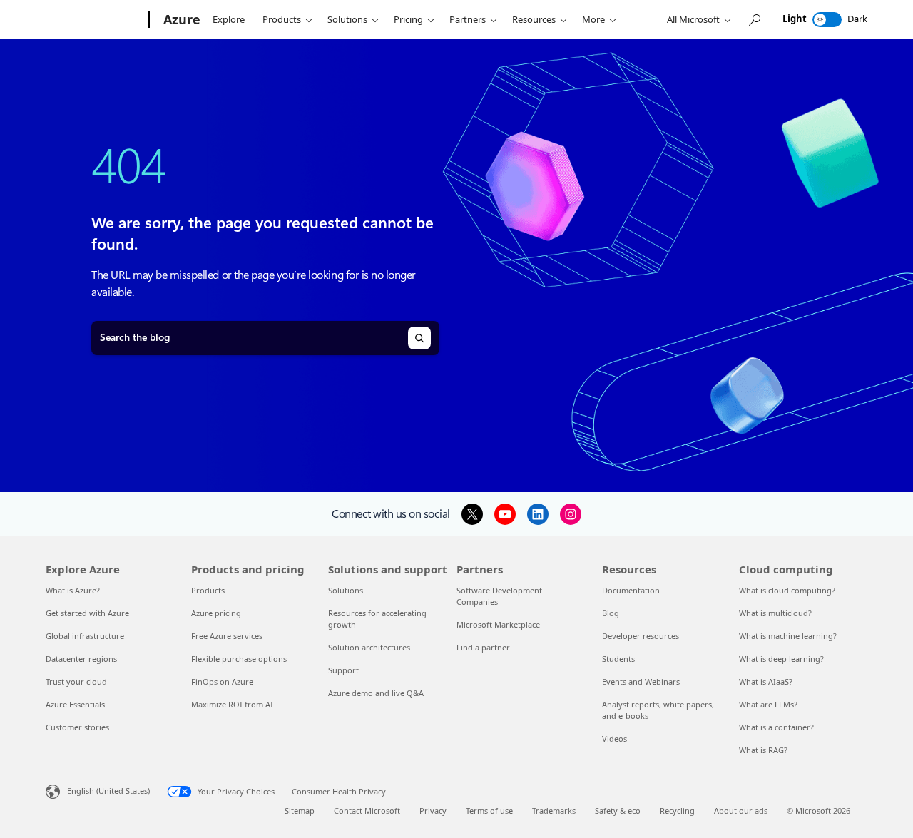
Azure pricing (216, 613)
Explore (229, 19)
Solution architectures (369, 647)
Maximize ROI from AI (232, 704)
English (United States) (108, 790)
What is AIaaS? (765, 681)
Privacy (433, 810)
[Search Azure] (754, 19)
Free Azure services (226, 635)
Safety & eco (618, 810)
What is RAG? (763, 750)
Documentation (631, 590)
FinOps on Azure (222, 681)
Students (618, 658)
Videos (614, 738)
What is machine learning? (788, 635)
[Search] (419, 338)
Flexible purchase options (239, 658)
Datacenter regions (81, 658)
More (593, 19)
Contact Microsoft (367, 810)
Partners (467, 19)
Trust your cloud (76, 681)
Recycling (677, 810)
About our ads (740, 810)
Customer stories (77, 727)
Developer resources (640, 635)
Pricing (408, 19)
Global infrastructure (85, 635)
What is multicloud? (775, 613)
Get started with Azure (87, 613)
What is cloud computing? (787, 590)
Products (281, 19)
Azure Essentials (75, 704)
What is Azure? (73, 590)
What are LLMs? (768, 704)
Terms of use (489, 810)
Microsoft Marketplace (498, 624)
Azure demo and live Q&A (376, 693)
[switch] (827, 19)
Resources (534, 19)
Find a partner (483, 647)
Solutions (347, 19)
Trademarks (554, 810)
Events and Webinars (641, 681)
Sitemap (300, 810)
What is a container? (776, 727)
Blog (610, 613)
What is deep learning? (781, 658)
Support (343, 670)
